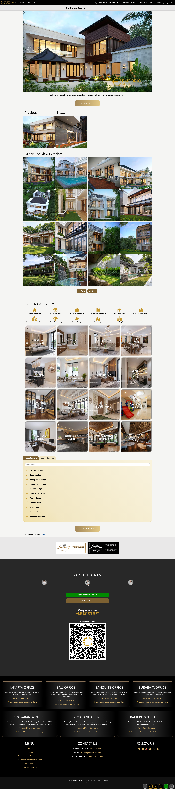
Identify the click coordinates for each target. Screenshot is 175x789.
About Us (142, 2)
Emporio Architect (79, 780)
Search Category (47, 458)
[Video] (155, 786)
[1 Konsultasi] (166, 786)
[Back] (24, 8)
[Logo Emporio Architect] (7, 2)
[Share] (161, 786)
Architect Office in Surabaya (152, 698)
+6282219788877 (33, 2)
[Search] (172, 2)
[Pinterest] (150, 749)
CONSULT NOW (87, 529)
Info (151, 2)
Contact (158, 2)
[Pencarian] (150, 786)
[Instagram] (139, 749)
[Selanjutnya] (171, 786)
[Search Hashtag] (29, 8)
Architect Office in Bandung (109, 698)
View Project (87, 103)
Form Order (87, 600)
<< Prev (81, 291)
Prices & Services (129, 2)
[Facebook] (135, 749)
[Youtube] (143, 749)
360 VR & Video (114, 2)
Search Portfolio (30, 458)
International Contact (88, 595)
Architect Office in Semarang (87, 728)
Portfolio (102, 2)
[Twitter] (154, 750)
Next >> (92, 291)
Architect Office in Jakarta (22, 698)
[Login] (164, 2)
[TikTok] (146, 749)
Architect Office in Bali (66, 700)
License (42, 534)
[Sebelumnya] (145, 786)
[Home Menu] (96, 2)
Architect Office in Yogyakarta (29, 728)
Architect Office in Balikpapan (145, 728)
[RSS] (158, 749)
